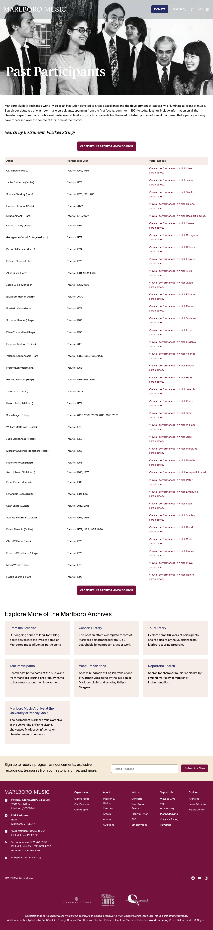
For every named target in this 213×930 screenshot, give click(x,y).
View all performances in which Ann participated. (177, 472)
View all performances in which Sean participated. (170, 505)
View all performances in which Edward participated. (172, 261)
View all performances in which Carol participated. (170, 170)
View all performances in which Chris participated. (170, 541)
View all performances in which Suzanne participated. (172, 320)
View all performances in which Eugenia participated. (172, 344)
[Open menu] (207, 9)
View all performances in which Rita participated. (177, 216)
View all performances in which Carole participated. (171, 225)
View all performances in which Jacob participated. (171, 284)
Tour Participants (22, 666)
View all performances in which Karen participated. (171, 403)
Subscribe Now (195, 768)
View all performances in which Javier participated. (171, 182)
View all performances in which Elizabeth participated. (173, 296)
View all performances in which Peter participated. (171, 482)
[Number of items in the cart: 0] (192, 9)
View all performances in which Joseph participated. (172, 391)
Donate (159, 9)
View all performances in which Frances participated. (172, 553)
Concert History (90, 628)
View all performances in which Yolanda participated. (172, 355)
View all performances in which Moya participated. (171, 565)
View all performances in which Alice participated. (170, 273)
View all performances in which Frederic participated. (172, 308)
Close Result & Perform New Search (106, 146)
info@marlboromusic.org (26, 857)
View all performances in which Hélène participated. (172, 206)
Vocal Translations (92, 666)
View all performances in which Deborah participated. (172, 249)
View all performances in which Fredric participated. (171, 367)
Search (177, 9)
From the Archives (23, 628)
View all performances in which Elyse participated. (171, 332)
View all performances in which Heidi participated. (170, 379)
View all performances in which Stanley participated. (172, 194)
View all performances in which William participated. (172, 427)
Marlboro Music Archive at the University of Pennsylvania (32, 710)
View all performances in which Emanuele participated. (173, 493)
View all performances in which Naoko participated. (171, 576)
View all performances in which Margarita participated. (173, 450)
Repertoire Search (161, 666)
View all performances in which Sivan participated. (170, 415)
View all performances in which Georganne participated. (174, 237)
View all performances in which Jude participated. (170, 439)
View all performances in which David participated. (171, 529)
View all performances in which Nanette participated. (172, 462)
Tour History (157, 628)
